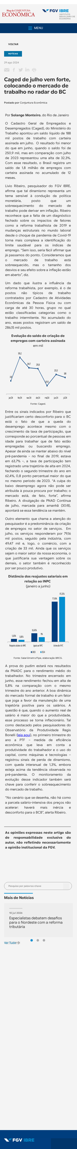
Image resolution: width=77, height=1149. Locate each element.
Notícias (13, 53)
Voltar (13, 44)
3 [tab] (44, 940)
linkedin (27, 69)
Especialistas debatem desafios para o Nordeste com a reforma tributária (36, 922)
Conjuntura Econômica (33, 102)
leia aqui (23, 735)
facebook (14, 69)
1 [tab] (31, 940)
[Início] (58, 14)
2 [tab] (38, 940)
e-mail (7, 69)
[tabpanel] (38, 920)
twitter (20, 69)
